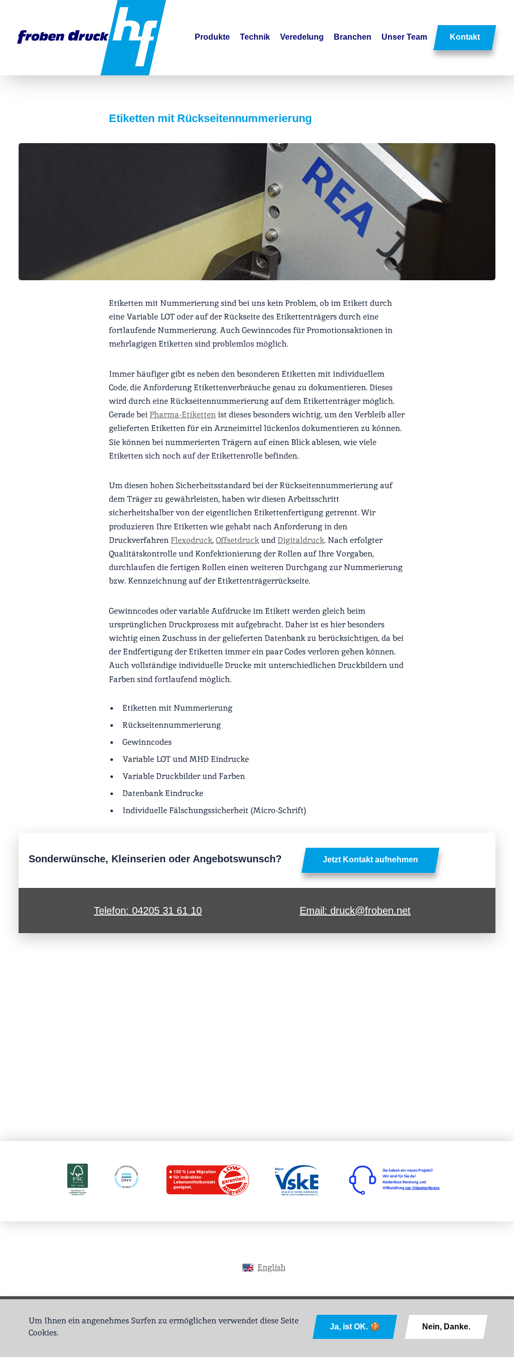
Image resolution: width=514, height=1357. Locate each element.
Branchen (352, 37)
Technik (255, 37)
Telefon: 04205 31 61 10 (148, 910)
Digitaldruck (301, 540)
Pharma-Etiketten (183, 414)
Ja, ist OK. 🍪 (355, 1326)
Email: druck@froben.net (355, 910)
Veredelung (302, 37)
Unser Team (404, 37)
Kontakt (465, 37)
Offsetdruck (237, 540)
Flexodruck (191, 540)
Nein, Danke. (446, 1326)
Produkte (212, 37)
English (272, 1267)
